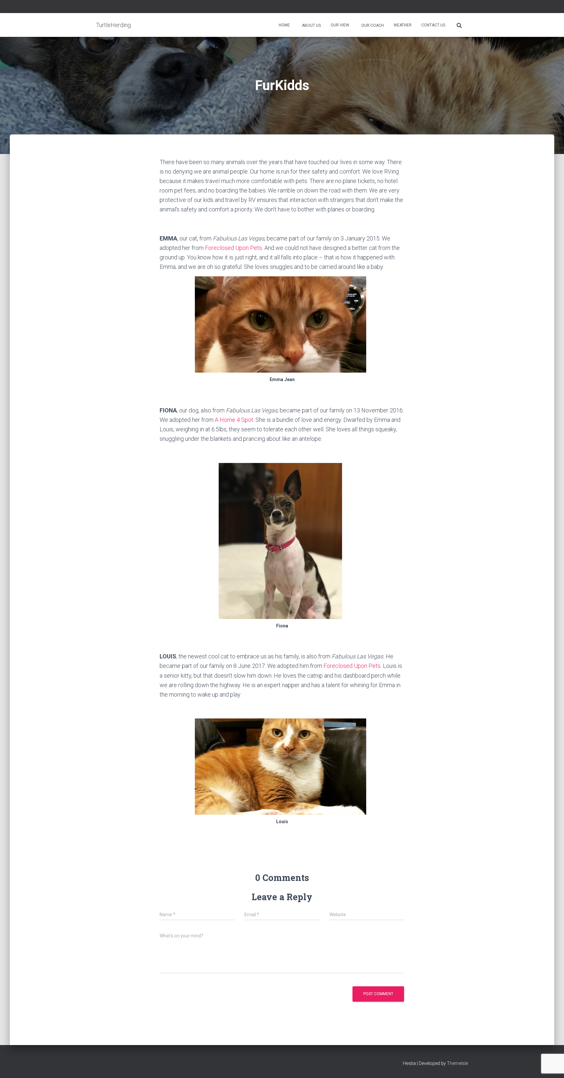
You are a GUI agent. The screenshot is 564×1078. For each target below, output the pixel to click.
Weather (403, 25)
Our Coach (372, 25)
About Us (311, 25)
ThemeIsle (457, 1063)
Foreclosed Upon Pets (233, 247)
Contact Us (433, 25)
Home (284, 25)
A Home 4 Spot (234, 419)
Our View (340, 25)
